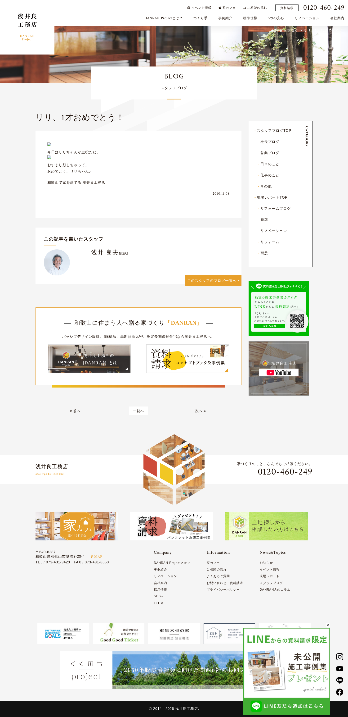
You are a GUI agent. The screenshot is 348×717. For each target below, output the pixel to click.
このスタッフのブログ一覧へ (212, 281)
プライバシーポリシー (223, 589)
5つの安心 (276, 18)
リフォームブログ (275, 208)
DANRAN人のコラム (275, 589)
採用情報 (160, 589)
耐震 (264, 253)
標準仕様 (250, 18)
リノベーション (307, 18)
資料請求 (287, 8)
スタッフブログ (271, 583)
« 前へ (75, 411)
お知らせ (266, 563)
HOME (276, 30)
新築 (264, 220)
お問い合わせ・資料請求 (225, 583)
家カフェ (229, 7)
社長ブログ (269, 142)
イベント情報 (201, 7)
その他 (266, 186)
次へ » (200, 411)
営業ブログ (269, 153)
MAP (98, 556)
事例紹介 (225, 18)
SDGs (158, 596)
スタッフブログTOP (274, 130)
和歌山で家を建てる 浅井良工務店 (76, 182)
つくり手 (200, 18)
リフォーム (269, 242)
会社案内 (337, 18)
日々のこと (269, 164)
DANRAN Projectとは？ (163, 18)
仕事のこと (269, 175)
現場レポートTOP (272, 197)
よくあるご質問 (218, 576)
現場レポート (270, 576)
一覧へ (138, 411)
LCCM (158, 603)
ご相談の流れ (256, 7)
